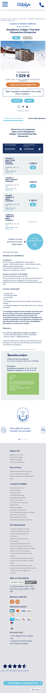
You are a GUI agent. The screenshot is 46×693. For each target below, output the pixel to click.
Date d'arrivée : (10, 145)
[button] (23, 110)
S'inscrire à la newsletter (23, 683)
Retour (38, 690)
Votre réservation (34, 239)
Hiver (27, 38)
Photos (17, 101)
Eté (16, 38)
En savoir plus (16, 632)
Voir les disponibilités (23, 85)
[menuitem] (23, 455)
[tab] (13, 118)
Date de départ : (30, 145)
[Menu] (5, 5)
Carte (29, 101)
